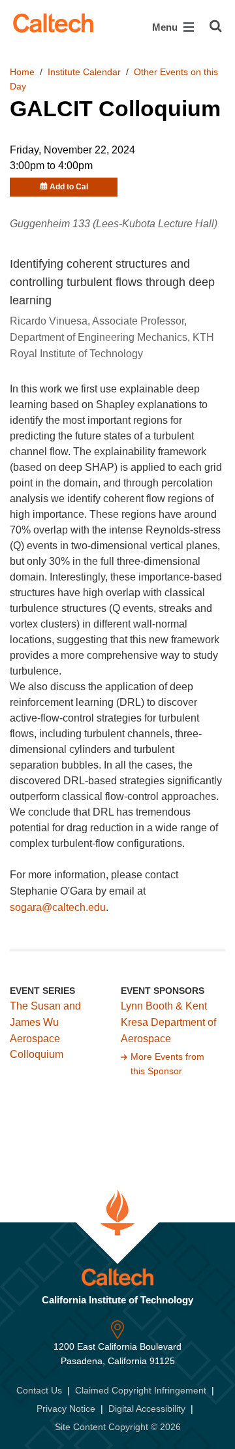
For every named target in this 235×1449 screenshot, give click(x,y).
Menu (166, 27)
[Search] (216, 26)
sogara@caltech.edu (58, 907)
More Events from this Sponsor (167, 1063)
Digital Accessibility (146, 1408)
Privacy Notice (66, 1408)
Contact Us (39, 1390)
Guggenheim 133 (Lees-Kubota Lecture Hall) (113, 223)
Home (22, 72)
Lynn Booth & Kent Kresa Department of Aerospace (168, 1022)
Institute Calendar (84, 72)
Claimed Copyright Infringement (140, 1390)
